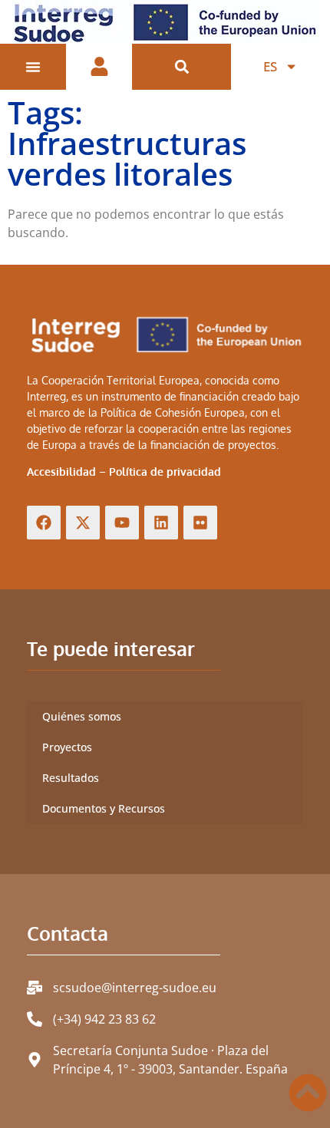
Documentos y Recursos (103, 808)
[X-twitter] (83, 522)
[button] (181, 67)
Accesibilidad (61, 471)
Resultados (70, 777)
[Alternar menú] (33, 66)
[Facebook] (44, 522)
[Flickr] (200, 522)
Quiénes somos (81, 716)
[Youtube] (122, 522)
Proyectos (67, 747)
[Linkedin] (161, 522)
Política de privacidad (165, 471)
